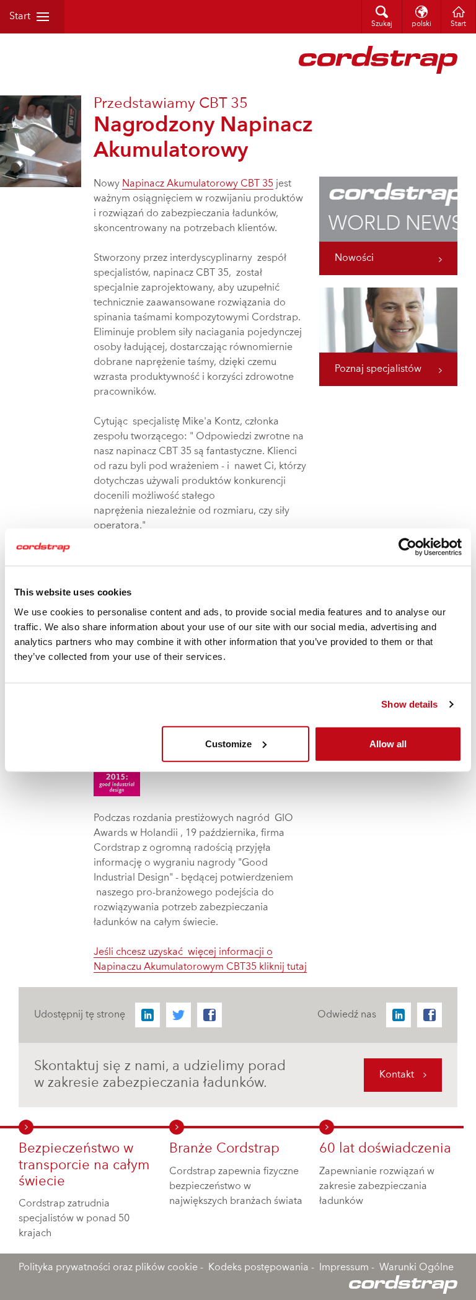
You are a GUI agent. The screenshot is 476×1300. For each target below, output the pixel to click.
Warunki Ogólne (416, 1268)
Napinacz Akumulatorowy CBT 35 (197, 184)
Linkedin (147, 1015)
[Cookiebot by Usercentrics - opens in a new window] (407, 547)
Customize (228, 743)
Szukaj (381, 24)
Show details (409, 704)
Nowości (354, 258)
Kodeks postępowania (258, 1268)
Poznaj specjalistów (378, 369)
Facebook (209, 1015)
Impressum (344, 1268)
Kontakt (396, 1075)
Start (19, 17)
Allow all (388, 743)
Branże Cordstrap (224, 1149)
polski (421, 24)
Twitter (178, 1015)
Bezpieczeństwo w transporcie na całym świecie (84, 1165)
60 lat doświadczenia (385, 1149)
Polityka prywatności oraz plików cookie (108, 1268)
